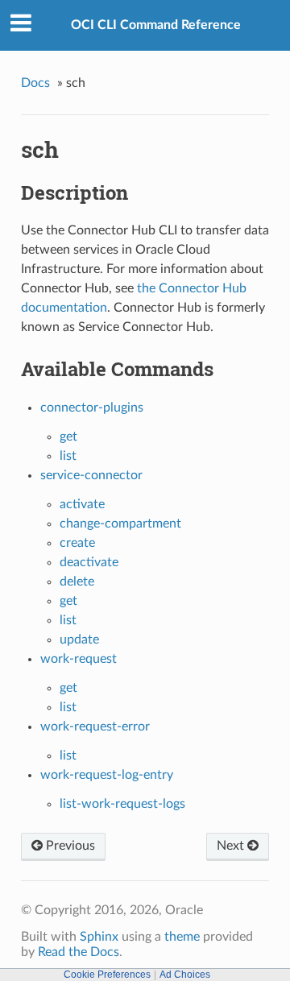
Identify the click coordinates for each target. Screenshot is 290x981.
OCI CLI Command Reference (156, 25)
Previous (69, 845)
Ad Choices (185, 974)
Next (232, 845)
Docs (35, 83)
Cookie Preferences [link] (107, 974)
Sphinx (99, 936)
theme (182, 936)
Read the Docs (78, 952)
